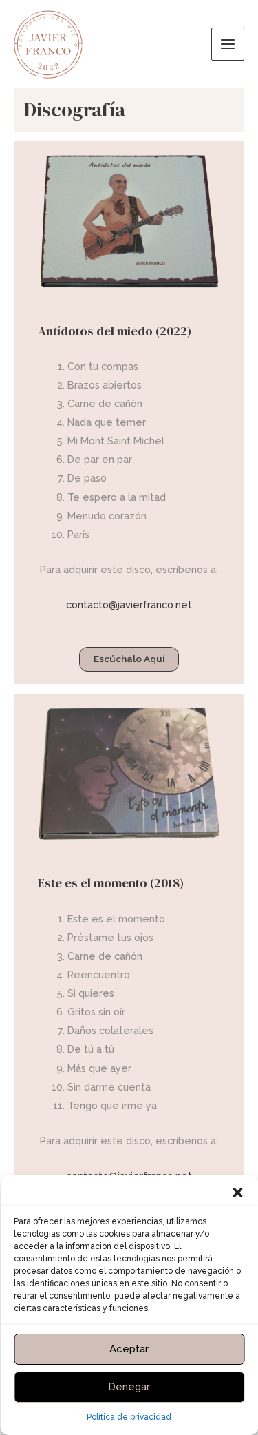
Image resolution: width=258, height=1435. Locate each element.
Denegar (129, 1387)
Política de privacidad (129, 1417)
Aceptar (129, 1349)
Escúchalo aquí (129, 658)
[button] (237, 1192)
